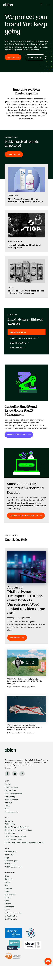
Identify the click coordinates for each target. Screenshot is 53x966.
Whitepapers (10, 824)
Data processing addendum (15, 836)
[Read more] (26, 596)
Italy (6, 885)
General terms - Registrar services (18, 830)
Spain (7, 901)
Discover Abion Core (16, 434)
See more (11, 154)
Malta (7, 891)
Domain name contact (14, 839)
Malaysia (8, 888)
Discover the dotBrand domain (23, 515)
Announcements (11, 812)
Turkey (7, 910)
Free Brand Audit (35, 57)
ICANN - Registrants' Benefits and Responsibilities (24, 843)
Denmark (8, 879)
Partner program (11, 861)
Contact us (9, 821)
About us (8, 803)
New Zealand (10, 894)
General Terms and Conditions (16, 827)
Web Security (10, 797)
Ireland (7, 882)
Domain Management (13, 794)
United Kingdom (11, 916)
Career (7, 806)
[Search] (41, 4)
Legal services (10, 790)
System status (10, 852)
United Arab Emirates (13, 913)
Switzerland (9, 907)
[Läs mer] (26, 185)
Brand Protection (11, 800)
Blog (6, 809)
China (7, 876)
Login (7, 858)
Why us (10, 57)
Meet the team (11, 919)
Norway (8, 898)
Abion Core (9, 855)
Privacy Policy (10, 833)
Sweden (8, 904)
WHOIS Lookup (11, 864)
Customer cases (11, 787)
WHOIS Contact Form (13, 867)
